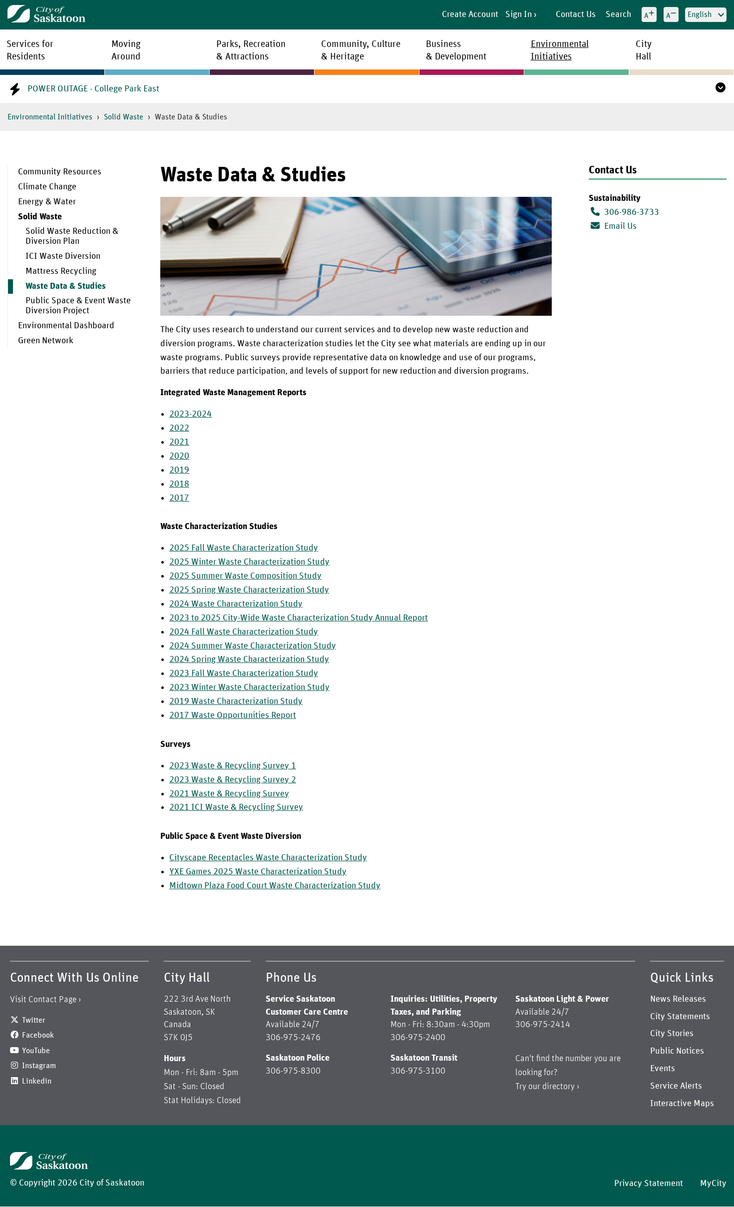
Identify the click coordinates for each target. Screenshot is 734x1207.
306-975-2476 (293, 1037)
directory (558, 1086)
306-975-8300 (293, 1071)
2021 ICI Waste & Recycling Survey (236, 807)
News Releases (678, 999)
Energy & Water (47, 201)
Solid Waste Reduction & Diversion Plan (71, 236)
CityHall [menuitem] (644, 50)
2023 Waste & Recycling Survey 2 (232, 779)
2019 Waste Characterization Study (236, 701)
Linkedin (36, 1081)
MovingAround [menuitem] (126, 50)
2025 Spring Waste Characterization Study (249, 590)
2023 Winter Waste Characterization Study (249, 687)
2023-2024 (190, 414)
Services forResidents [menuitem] (29, 50)
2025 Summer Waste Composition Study (245, 576)
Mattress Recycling (60, 271)
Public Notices (677, 1051)
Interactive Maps (682, 1103)
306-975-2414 (542, 1024)
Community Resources (59, 171)
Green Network (45, 340)
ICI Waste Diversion (62, 256)
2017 (179, 498)
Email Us (619, 226)
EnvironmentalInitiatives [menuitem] (560, 50)
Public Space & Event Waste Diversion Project (78, 305)
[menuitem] (76, 172)
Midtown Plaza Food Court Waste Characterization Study (274, 885)
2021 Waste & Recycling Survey (229, 793)
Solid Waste (123, 117)
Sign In (518, 14)
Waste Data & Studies (65, 286)
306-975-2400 (417, 1037)
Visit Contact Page (43, 999)
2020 (179, 456)
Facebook (38, 1035)
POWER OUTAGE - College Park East (93, 88)
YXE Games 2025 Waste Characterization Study (258, 871)
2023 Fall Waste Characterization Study (243, 673)
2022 (179, 428)
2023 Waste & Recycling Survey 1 (232, 765)
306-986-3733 (631, 212)
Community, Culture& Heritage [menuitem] (360, 50)
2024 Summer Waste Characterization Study (252, 645)
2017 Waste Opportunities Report (232, 715)
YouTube (36, 1051)
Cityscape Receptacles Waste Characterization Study (268, 857)
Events (662, 1068)
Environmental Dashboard (66, 325)
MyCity (713, 1183)
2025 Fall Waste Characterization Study (243, 548)
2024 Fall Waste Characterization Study (243, 631)
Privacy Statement (648, 1183)
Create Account (470, 14)
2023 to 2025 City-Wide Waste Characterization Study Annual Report (298, 617)
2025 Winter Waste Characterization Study (249, 562)
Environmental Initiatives (49, 117)
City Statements (680, 1016)
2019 (179, 470)
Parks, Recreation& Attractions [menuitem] (251, 50)
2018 (179, 484)
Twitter (33, 1020)
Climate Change (47, 186)
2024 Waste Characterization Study (236, 604)
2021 (179, 442)
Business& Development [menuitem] (456, 50)
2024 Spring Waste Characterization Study (249, 659)
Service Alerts (676, 1086)
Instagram (39, 1066)
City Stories (672, 1033)
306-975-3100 (417, 1071)
